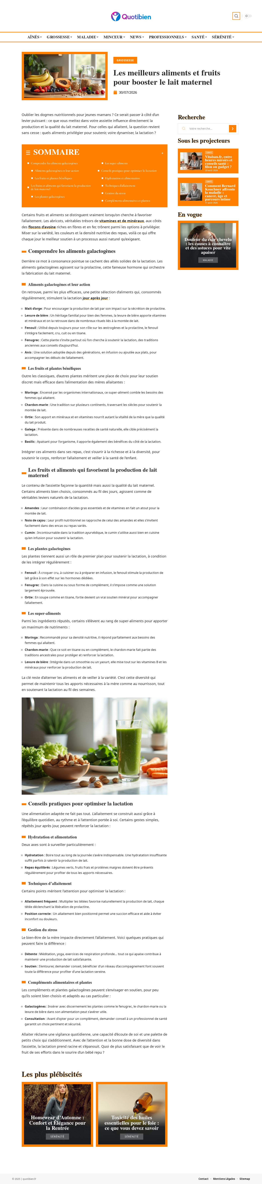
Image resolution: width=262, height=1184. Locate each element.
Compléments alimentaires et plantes (127, 201)
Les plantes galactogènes (49, 197)
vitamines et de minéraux (121, 220)
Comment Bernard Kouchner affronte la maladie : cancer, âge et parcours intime (220, 192)
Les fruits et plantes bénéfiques (53, 178)
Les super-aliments (116, 163)
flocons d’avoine (42, 227)
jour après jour (95, 298)
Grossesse (125, 60)
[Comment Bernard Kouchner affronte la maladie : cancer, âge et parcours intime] (191, 192)
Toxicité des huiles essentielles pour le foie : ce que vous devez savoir (132, 1122)
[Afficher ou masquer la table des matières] (121, 153)
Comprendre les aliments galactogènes (54, 163)
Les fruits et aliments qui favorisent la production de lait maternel (61, 187)
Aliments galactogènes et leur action (57, 171)
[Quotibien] (131, 15)
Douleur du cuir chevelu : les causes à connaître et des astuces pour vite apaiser (208, 245)
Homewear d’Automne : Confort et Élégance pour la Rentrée (57, 1122)
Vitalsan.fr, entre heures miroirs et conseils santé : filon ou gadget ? (218, 162)
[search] (236, 16)
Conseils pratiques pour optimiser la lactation (129, 171)
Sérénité (57, 1136)
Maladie (208, 260)
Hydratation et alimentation (122, 178)
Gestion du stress (115, 193)
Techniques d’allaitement (120, 186)
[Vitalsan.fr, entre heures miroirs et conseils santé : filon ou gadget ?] (191, 161)
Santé (209, 152)
